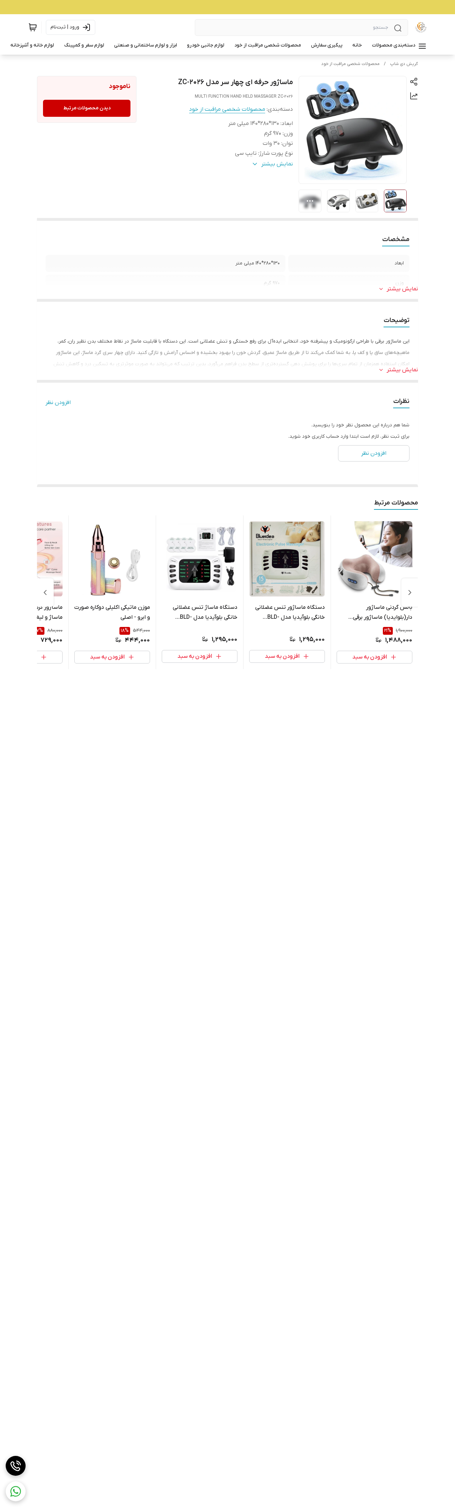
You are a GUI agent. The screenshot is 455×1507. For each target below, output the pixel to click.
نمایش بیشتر (402, 289)
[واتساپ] (16, 1491)
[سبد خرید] (32, 27)
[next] (45, 592)
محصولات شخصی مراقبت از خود (350, 64)
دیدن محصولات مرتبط (87, 108)
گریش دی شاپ (404, 64)
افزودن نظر (58, 402)
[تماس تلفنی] (16, 1466)
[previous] (409, 592)
